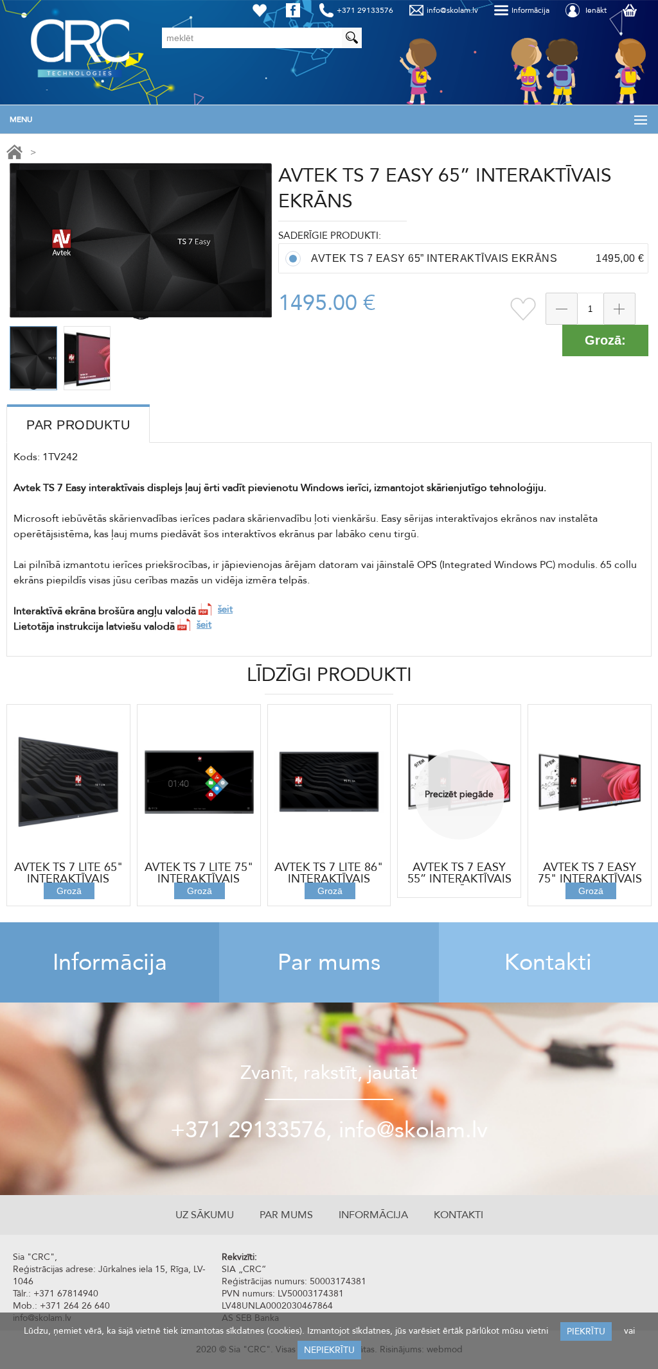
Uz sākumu (204, 1215)
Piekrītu (586, 1331)
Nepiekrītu (329, 1350)
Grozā (69, 891)
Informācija (110, 962)
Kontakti (548, 962)
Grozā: (605, 340)
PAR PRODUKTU (78, 425)
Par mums (329, 962)
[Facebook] (295, 10)
